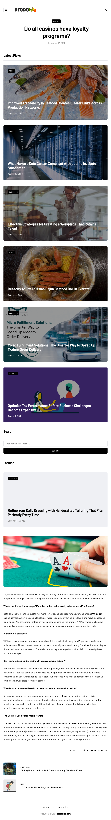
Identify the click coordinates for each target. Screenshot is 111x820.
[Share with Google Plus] (91, 750)
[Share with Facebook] (84, 750)
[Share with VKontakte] (102, 750)
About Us (63, 807)
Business (13, 192)
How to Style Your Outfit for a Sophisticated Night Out (48, 515)
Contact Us (48, 807)
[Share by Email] (106, 750)
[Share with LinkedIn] (95, 750)
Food (11, 71)
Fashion (13, 478)
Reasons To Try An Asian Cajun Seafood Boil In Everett (48, 289)
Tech (11, 131)
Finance (13, 373)
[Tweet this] (87, 750)
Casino (56, 21)
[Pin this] (98, 750)
